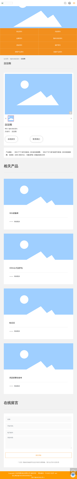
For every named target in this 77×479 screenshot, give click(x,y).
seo (56, 473)
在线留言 (11, 139)
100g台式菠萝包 (16, 268)
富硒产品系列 (58, 52)
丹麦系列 (58, 31)
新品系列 (19, 31)
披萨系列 (58, 45)
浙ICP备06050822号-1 (38, 477)
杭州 (52, 473)
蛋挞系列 (19, 45)
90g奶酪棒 (13, 213)
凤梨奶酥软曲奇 (15, 377)
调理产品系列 (19, 52)
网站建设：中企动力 (44, 473)
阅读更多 (17, 221)
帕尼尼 (12, 322)
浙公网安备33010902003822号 (22, 475)
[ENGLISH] (69, 3)
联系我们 (36, 139)
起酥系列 (19, 38)
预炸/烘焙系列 (57, 38)
